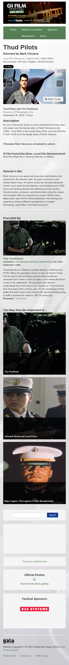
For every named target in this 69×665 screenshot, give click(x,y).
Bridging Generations (40, 262)
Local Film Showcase (14, 58)
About (43, 36)
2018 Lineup (41, 655)
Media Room (28, 36)
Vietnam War (32, 58)
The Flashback (13, 258)
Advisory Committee (32, 29)
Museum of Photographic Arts (18, 112)
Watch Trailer (54, 99)
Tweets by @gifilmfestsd (34, 561)
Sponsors (52, 29)
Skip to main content (10, 2)
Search (52, 515)
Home (13, 29)
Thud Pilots (20, 298)
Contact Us (25, 655)
